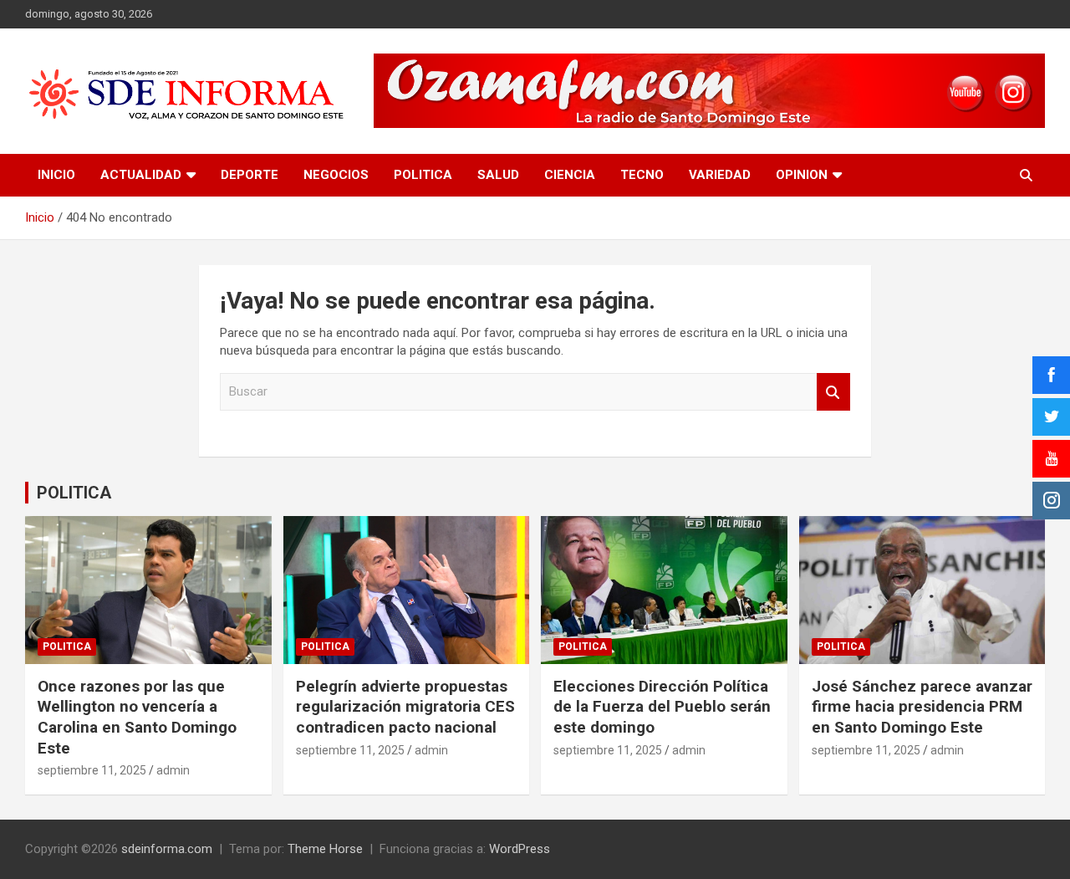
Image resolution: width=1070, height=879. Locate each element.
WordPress (519, 848)
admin (173, 770)
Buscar (833, 392)
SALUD (498, 174)
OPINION (802, 174)
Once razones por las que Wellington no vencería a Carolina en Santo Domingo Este (137, 717)
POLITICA (423, 174)
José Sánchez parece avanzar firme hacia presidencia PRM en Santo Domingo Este (922, 707)
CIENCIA (569, 174)
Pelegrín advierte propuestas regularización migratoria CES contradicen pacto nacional (405, 707)
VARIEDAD (720, 174)
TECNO (642, 174)
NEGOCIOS (336, 174)
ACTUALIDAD (140, 174)
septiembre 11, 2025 (92, 770)
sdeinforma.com (166, 848)
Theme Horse (325, 848)
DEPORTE (249, 174)
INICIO (56, 174)
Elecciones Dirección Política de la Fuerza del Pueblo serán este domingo (662, 707)
